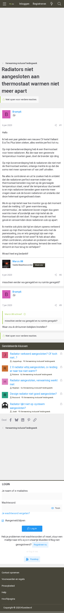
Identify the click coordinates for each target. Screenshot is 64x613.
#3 (60, 305)
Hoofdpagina (8, 599)
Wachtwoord (8, 502)
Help (4, 592)
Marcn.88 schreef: (13, 314)
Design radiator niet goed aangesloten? (33, 393)
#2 (60, 275)
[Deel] (55, 125)
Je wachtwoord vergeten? (16, 513)
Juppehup (17, 361)
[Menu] (4, 4)
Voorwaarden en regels (13, 579)
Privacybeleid (8, 586)
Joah (14, 411)
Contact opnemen (10, 572)
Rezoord (16, 397)
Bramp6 (16, 111)
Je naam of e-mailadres (15, 490)
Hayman (15, 388)
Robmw (15, 374)
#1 (60, 125)
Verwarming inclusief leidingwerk (40, 361)
